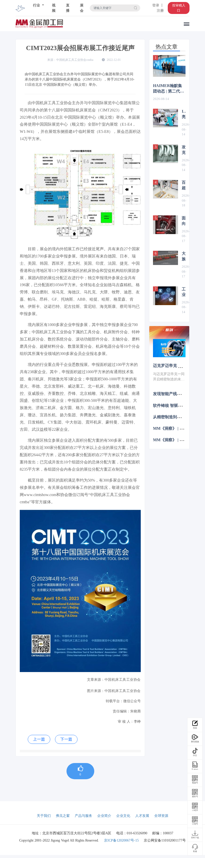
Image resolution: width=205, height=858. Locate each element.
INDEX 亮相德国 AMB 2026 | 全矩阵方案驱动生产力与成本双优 (184, 114)
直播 (68, 7)
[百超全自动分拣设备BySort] (165, 189)
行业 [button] (37, 5)
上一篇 (39, 739)
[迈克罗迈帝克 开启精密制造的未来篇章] (169, 348)
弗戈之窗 (63, 816)
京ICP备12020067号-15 (121, 840)
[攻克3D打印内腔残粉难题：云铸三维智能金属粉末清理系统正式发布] (165, 153)
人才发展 (142, 816)
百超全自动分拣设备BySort (184, 185)
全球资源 (161, 816)
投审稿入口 (178, 7)
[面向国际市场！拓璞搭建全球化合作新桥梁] (165, 224)
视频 (54, 7)
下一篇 (66, 739)
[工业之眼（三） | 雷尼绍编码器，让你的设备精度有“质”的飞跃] (165, 295)
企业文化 (123, 816)
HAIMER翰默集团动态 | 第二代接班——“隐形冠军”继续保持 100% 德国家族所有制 (169, 89)
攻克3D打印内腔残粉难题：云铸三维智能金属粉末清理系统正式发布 (184, 150)
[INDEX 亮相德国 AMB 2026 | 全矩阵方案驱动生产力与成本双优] (165, 118)
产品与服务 (83, 816)
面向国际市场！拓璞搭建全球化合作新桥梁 (184, 221)
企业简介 (104, 816)
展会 (82, 7)
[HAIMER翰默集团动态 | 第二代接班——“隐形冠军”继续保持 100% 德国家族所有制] (169, 66)
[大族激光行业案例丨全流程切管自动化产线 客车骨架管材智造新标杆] (165, 258)
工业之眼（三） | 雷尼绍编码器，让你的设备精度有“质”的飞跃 (184, 292)
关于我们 (44, 816)
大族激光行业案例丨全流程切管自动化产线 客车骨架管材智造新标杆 (184, 256)
